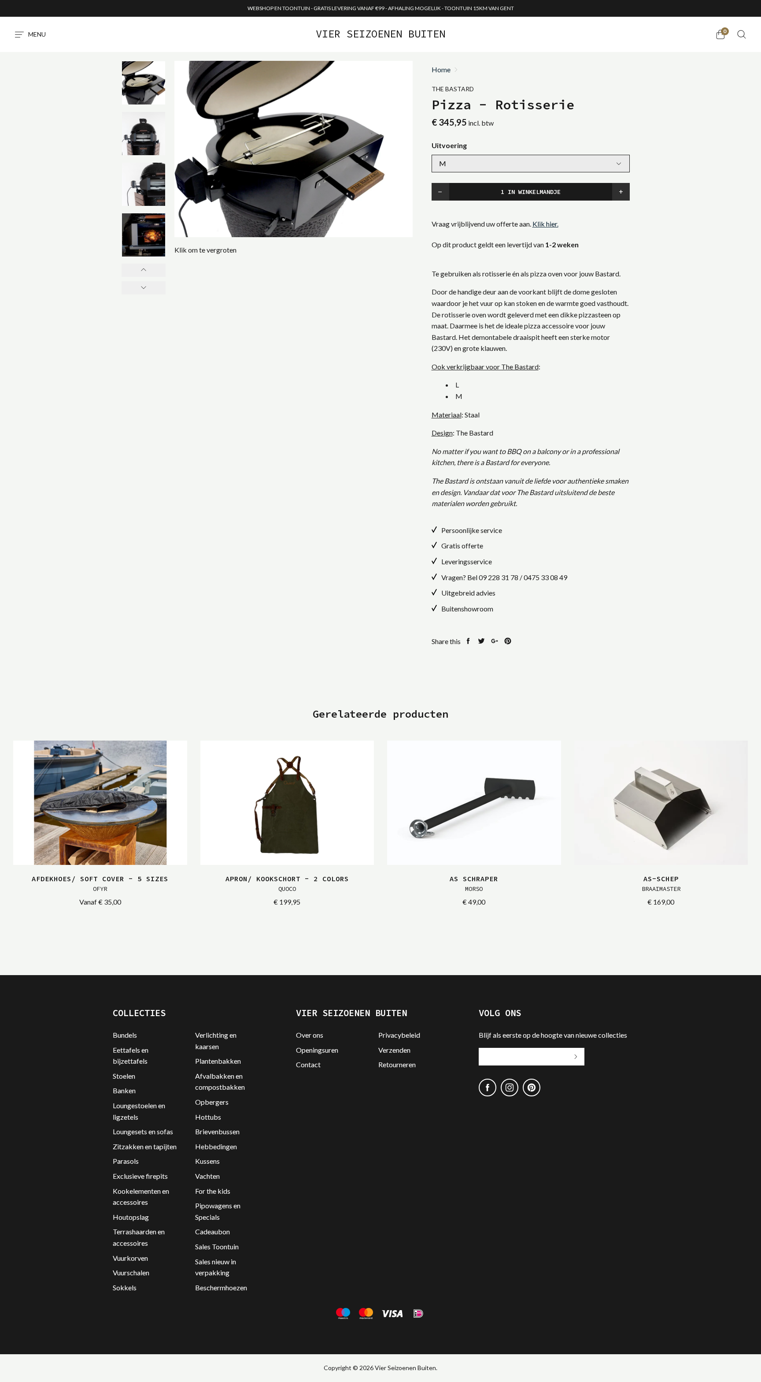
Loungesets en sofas (143, 1131)
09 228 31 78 (498, 577)
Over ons (309, 1035)
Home (441, 69)
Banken (124, 1090)
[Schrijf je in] (575, 1056)
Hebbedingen (216, 1146)
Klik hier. (545, 224)
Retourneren (397, 1064)
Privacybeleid (399, 1035)
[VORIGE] (144, 270)
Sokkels (125, 1287)
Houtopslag (131, 1217)
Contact (308, 1064)
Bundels (125, 1035)
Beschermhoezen (221, 1287)
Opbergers (212, 1102)
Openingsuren (317, 1050)
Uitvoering (449, 145)
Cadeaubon (212, 1231)
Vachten (207, 1176)
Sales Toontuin (217, 1246)
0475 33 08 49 (545, 577)
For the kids (212, 1191)
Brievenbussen (217, 1131)
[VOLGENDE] (144, 287)
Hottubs (208, 1117)
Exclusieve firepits (140, 1176)
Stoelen (124, 1076)
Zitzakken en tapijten (145, 1146)
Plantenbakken (218, 1061)
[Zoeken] (741, 34)
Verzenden (394, 1050)
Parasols (126, 1161)
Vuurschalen (131, 1272)
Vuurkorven (130, 1258)
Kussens (207, 1161)
